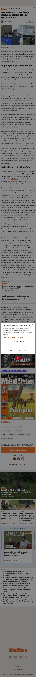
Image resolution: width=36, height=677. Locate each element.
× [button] (32, 325)
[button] (18, 337)
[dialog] (18, 338)
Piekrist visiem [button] (18, 341)
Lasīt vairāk (5, 334)
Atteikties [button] (18, 346)
